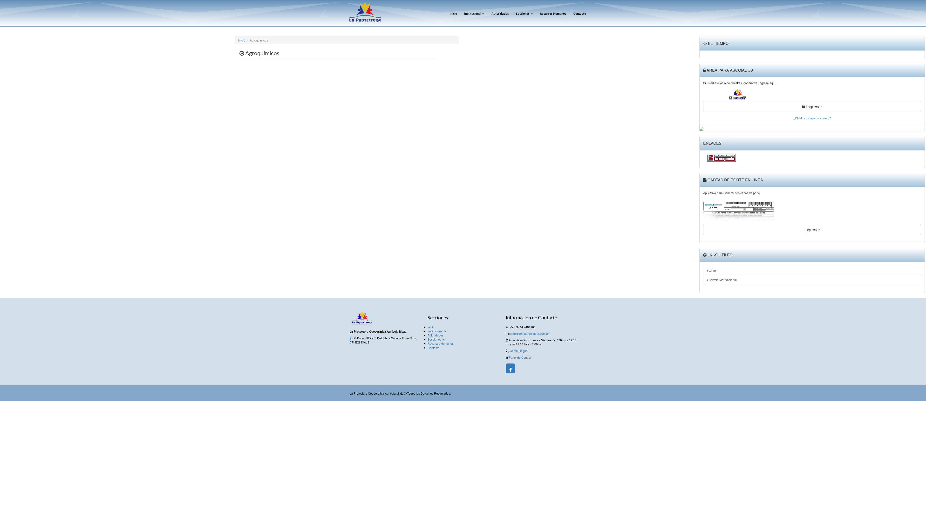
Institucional (473, 13)
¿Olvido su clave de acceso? (812, 118)
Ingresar (813, 106)
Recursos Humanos (553, 13)
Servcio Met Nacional (722, 280)
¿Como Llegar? (518, 351)
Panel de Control (520, 357)
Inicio (453, 13)
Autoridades (500, 13)
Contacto (579, 13)
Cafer (712, 270)
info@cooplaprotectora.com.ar (529, 333)
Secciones (523, 13)
